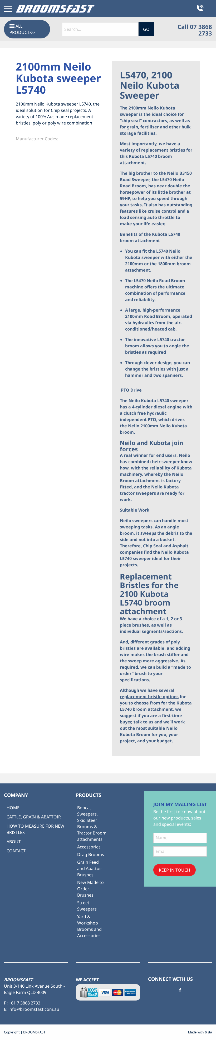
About (14, 841)
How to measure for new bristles (35, 829)
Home (13, 808)
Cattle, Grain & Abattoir (34, 817)
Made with (200, 1032)
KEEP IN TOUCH (174, 870)
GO (146, 29)
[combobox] (100, 29)
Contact (16, 851)
